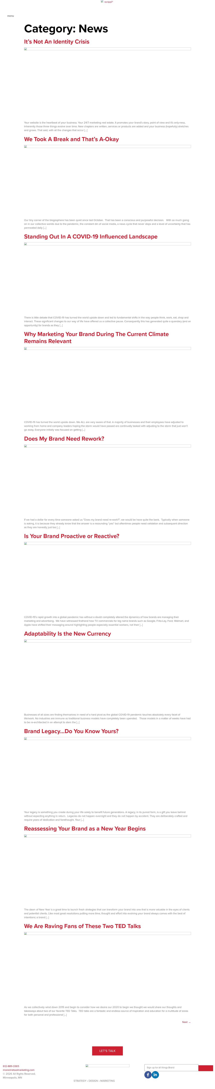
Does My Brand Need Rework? (64, 438)
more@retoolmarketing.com (19, 1070)
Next (186, 1022)
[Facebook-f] (148, 1074)
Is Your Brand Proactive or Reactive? (71, 536)
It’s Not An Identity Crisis (56, 41)
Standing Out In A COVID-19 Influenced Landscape (91, 236)
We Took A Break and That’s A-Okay (71, 139)
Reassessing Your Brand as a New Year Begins (85, 828)
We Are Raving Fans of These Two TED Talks (82, 926)
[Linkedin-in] (155, 1074)
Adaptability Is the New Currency (67, 633)
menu (10, 15)
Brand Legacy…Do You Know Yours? (71, 731)
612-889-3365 (11, 1066)
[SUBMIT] (205, 1068)
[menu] (3, 17)
